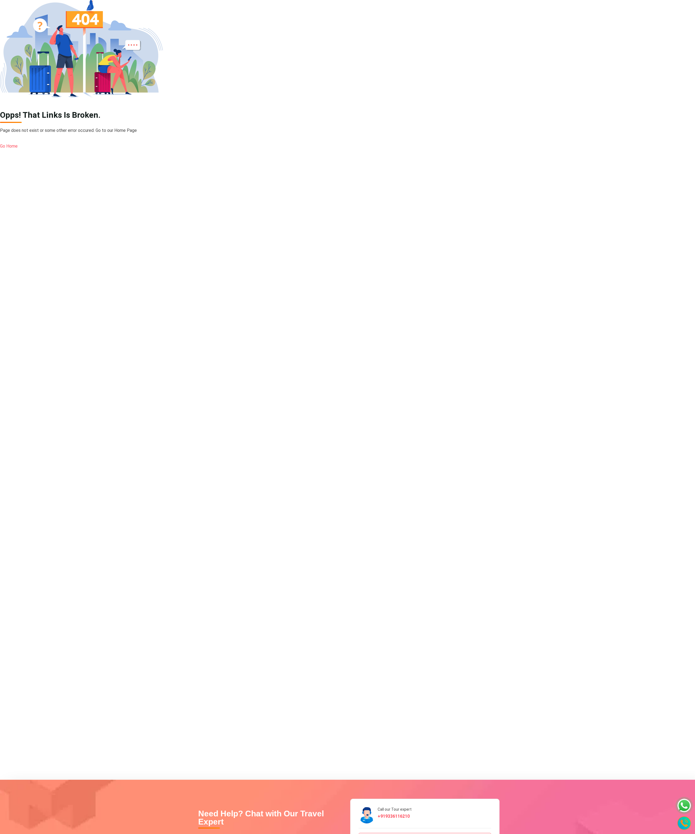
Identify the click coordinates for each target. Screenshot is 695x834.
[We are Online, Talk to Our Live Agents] (684, 805)
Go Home (9, 146)
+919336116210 (394, 816)
